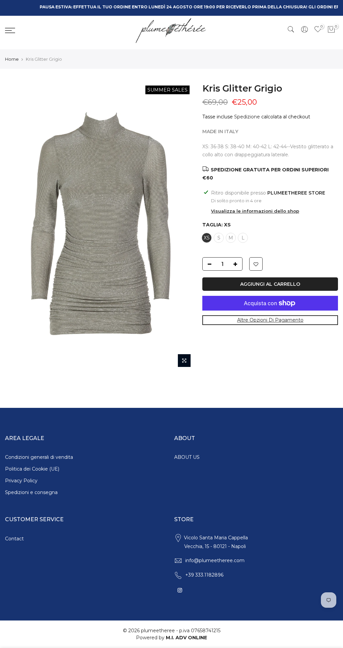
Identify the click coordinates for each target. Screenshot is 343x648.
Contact (14, 539)
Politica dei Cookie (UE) (32, 469)
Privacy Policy (21, 481)
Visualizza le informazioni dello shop (255, 211)
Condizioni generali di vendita (39, 457)
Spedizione (247, 117)
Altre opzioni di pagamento (270, 320)
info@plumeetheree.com (215, 560)
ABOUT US (187, 457)
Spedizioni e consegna (31, 492)
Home (12, 59)
